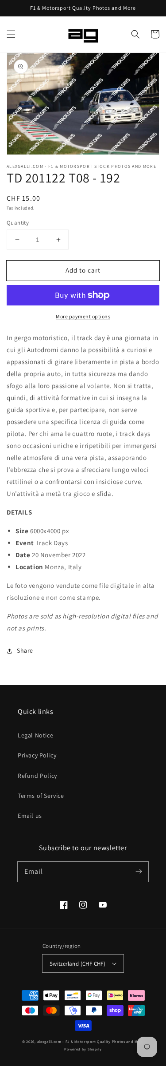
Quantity (18, 222)
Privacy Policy (37, 755)
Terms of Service (41, 796)
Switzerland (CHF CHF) (77, 963)
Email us (30, 816)
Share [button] (25, 650)
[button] (11, 34)
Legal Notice (35, 735)
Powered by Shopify (83, 1048)
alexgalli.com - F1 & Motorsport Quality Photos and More (90, 1041)
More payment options (83, 316)
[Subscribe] (138, 871)
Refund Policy (37, 776)
